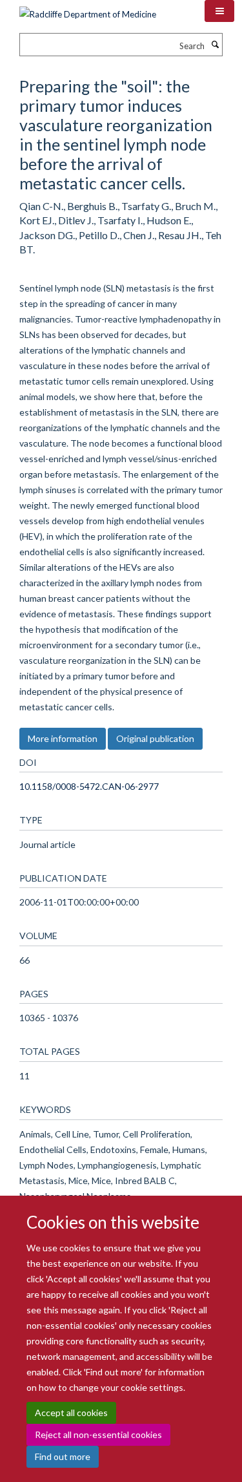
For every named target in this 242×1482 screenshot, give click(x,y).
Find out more (62, 1456)
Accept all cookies (71, 1412)
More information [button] (62, 738)
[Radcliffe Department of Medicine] (87, 10)
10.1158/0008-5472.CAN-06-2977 (89, 786)
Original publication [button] (155, 738)
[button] (219, 11)
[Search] (215, 44)
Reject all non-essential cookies (98, 1434)
